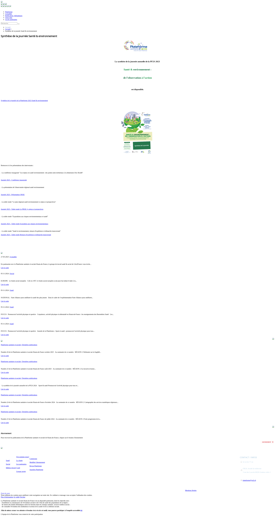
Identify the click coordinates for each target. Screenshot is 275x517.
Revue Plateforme (36, 466)
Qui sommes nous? (22, 457)
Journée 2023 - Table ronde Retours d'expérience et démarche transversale (26, 235)
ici (81, 510)
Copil (18, 468)
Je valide (17, 497)
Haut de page (5, 493)
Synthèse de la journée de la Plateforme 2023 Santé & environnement (24, 100)
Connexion (33, 459)
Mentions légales (190, 490)
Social (12, 273)
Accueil (7, 27)
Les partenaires (21, 464)
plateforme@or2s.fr (249, 480)
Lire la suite (5, 268)
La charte (19, 460)
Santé (12, 290)
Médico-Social (11, 468)
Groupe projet (21, 471)
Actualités (13, 257)
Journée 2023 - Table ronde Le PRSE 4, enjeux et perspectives (22, 209)
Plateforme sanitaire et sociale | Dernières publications (19, 345)
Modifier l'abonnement (37, 462)
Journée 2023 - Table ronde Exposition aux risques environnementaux (24, 224)
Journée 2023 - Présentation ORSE (13, 195)
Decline (22, 497)
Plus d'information (7, 497)
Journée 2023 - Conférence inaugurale (14, 180)
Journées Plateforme (36, 470)
